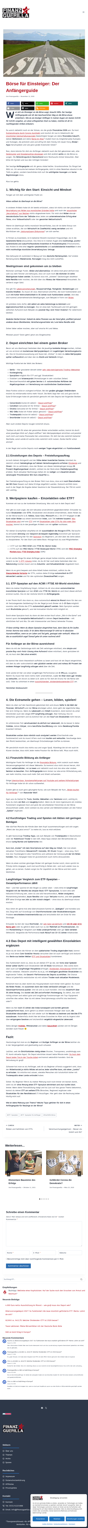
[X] (46, 1408)
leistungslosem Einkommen (32, 231)
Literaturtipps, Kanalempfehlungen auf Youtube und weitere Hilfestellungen (45, 780)
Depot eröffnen (45, 403)
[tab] (39, 1199)
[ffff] (13, 1428)
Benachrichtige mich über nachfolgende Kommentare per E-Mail (35, 1259)
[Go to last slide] (8, 1173)
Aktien (71, 298)
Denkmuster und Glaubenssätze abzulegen (24, 154)
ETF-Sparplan (12, 1115)
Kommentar (12, 1219)
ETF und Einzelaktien (41, 956)
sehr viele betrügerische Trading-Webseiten (61, 370)
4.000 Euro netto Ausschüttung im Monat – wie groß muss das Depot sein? (38, 1305)
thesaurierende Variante (16, 573)
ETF (30, 521)
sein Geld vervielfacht (52, 924)
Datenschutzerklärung (61, 1524)
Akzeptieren (40, 1519)
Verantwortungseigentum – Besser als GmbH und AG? (65, 1129)
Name (10, 1253)
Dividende (73, 463)
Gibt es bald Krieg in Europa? (18, 1332)
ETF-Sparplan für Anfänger (30, 1115)
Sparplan (37, 537)
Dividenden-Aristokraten (60, 969)
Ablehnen (56, 1519)
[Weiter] (79, 1173)
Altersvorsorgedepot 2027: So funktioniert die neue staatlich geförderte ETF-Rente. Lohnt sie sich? (49, 1341)
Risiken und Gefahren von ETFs (19, 1127)
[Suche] (81, 1279)
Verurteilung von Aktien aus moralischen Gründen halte (30, 210)
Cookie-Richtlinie (47, 1524)
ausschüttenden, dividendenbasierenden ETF (54, 682)
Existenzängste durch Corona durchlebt (23, 133)
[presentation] (23, 1162)
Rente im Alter (37, 139)
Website (62, 1253)
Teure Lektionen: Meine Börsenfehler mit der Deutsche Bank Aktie (33, 1326)
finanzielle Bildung (48, 762)
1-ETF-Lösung (25, 561)
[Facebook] (42, 1408)
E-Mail (37, 1253)
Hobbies (21, 1026)
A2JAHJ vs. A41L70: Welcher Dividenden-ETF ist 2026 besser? (31, 1320)
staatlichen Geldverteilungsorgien (21, 136)
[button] (13, 103)
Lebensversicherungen (26, 289)
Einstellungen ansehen (75, 1519)
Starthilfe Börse (49, 1115)
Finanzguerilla (14, 96)
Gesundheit (52, 1026)
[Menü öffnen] (83, 12)
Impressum (72, 1524)
